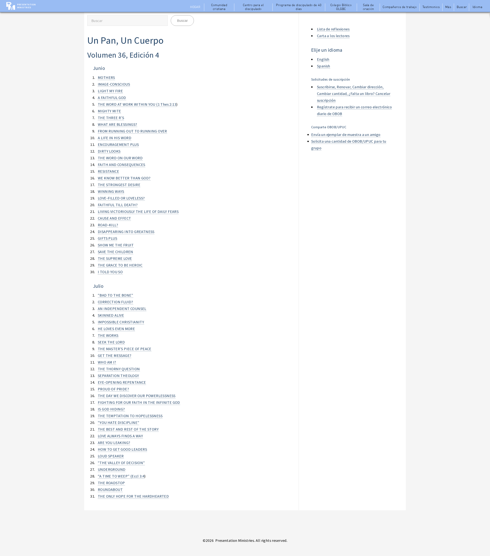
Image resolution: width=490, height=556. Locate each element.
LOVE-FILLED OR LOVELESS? (121, 198)
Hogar (195, 7)
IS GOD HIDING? (111, 409)
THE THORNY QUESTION (119, 368)
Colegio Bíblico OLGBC (341, 7)
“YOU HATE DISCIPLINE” (118, 422)
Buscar (462, 7)
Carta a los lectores (333, 35)
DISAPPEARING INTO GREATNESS (126, 231)
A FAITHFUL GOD (112, 97)
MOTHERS (106, 77)
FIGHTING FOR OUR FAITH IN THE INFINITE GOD (139, 402)
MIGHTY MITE (109, 111)
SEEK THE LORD (111, 342)
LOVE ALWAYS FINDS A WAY (120, 435)
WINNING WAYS (111, 191)
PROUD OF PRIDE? (113, 389)
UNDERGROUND (111, 469)
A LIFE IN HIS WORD (114, 137)
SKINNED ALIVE (111, 315)
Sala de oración (368, 7)
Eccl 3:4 (138, 476)
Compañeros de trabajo (400, 7)
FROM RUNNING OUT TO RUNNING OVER (132, 131)
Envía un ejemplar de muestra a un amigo (346, 134)
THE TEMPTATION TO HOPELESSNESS (130, 415)
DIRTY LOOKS (109, 151)
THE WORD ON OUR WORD (120, 157)
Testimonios (431, 7)
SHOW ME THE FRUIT (116, 245)
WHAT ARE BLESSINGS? (117, 124)
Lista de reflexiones (333, 29)
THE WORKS (108, 335)
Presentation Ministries (26, 6)
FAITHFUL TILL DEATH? (118, 204)
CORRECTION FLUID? (115, 301)
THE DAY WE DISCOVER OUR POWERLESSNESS (137, 395)
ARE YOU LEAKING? (114, 442)
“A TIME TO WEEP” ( (115, 476)
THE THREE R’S (111, 117)
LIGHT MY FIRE (110, 90)
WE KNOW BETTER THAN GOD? (124, 178)
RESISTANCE (108, 171)
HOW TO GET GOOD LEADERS (122, 449)
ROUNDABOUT (110, 489)
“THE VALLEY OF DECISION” (121, 462)
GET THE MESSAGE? (114, 355)
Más (448, 7)
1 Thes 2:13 (167, 104)
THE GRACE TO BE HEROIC (120, 265)
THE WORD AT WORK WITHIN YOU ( (128, 104)
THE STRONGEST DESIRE (119, 184)
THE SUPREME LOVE (115, 258)
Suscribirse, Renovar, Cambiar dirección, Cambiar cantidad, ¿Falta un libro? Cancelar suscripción (353, 93)
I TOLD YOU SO (110, 271)
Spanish (323, 66)
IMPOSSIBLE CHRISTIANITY (121, 322)
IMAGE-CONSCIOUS (114, 84)
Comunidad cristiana (219, 7)
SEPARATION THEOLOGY (118, 375)
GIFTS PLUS (107, 238)
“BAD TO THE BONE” (115, 295)
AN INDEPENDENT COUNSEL (122, 308)
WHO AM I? (107, 362)
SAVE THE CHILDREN (115, 251)
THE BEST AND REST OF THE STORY (128, 429)
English (323, 59)
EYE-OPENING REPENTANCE (122, 382)
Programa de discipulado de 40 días (299, 7)
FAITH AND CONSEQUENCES (121, 164)
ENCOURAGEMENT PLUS (118, 144)
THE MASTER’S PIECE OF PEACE (124, 348)
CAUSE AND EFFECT (114, 218)
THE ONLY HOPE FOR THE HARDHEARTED (133, 496)
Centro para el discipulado (253, 7)
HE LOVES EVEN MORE (116, 328)
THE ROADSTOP (111, 482)
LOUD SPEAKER (111, 456)
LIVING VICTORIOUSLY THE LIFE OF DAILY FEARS (138, 211)
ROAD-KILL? (108, 224)
